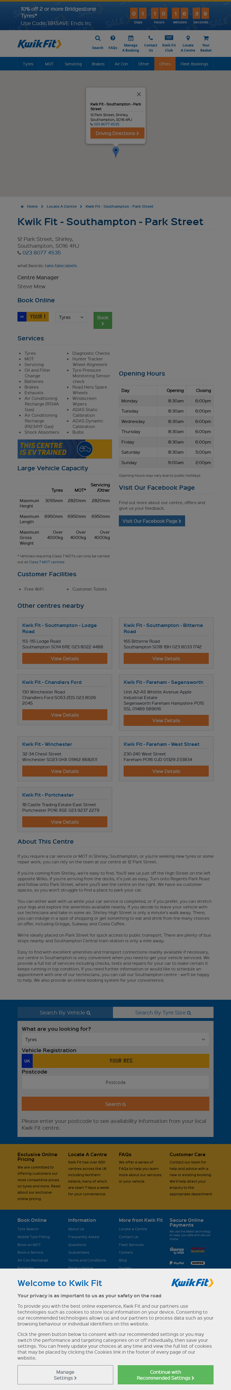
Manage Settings (64, 1375)
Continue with (164, 1375)
